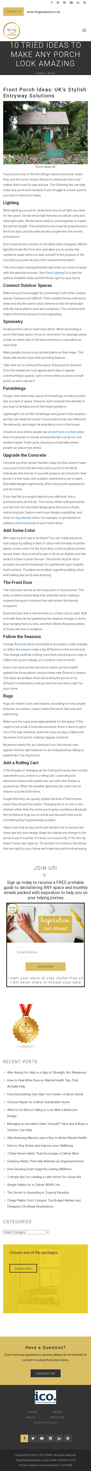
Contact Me (45, 1373)
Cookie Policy (45, 1422)
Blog (31, 1417)
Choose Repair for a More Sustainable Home (38, 1102)
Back (51, 73)
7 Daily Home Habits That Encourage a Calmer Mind (43, 1153)
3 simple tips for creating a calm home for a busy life (44, 1177)
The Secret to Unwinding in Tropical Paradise (38, 1192)
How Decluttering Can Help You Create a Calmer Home (45, 1094)
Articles (57, 1417)
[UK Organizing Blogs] (26, 1026)
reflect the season (19, 649)
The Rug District (29, 755)
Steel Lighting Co (57, 272)
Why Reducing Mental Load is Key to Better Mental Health (47, 1138)
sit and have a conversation (66, 432)
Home (40, 73)
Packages (23, 1268)
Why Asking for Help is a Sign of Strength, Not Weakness (46, 1072)
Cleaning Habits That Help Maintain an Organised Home (45, 1161)
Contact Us (13, 11)
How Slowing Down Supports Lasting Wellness (39, 1169)
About (57, 1411)
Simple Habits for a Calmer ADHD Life (33, 1185)
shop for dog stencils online (21, 517)
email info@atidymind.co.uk (43, 12)
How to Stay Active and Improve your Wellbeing (40, 1146)
